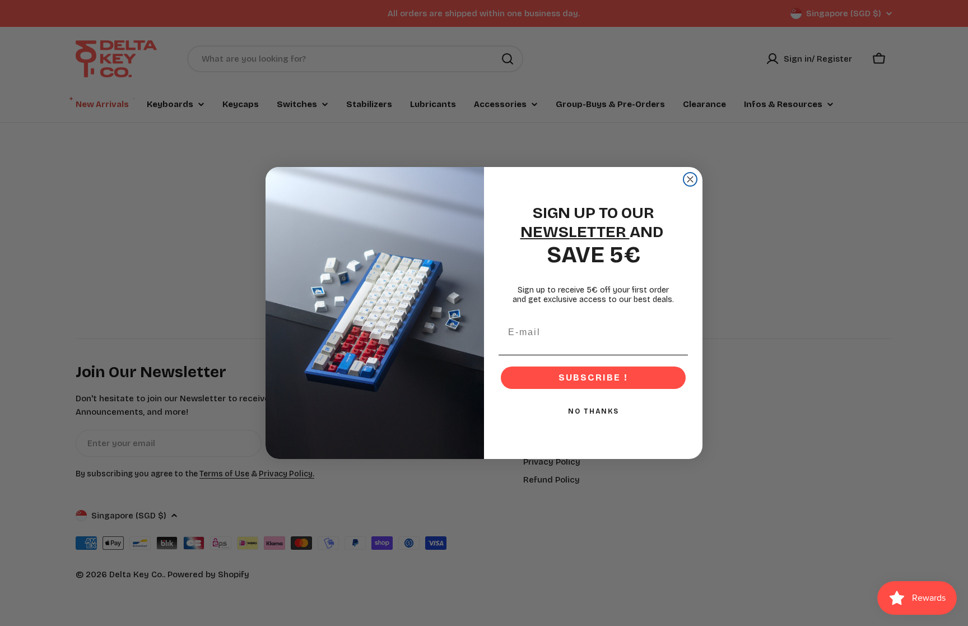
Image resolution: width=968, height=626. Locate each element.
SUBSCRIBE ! (593, 377)
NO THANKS (593, 411)
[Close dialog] (690, 179)
